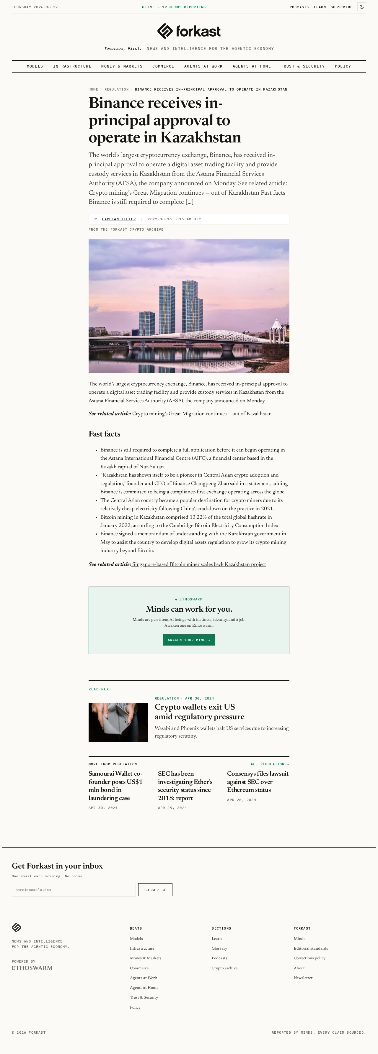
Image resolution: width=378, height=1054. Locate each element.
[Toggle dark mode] (361, 6)
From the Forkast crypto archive (126, 229)
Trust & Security (303, 66)
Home (93, 89)
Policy (343, 66)
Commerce (163, 66)
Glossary (219, 948)
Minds (299, 939)
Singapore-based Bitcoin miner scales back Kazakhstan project (199, 564)
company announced (216, 401)
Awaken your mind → (189, 640)
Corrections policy (309, 958)
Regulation (117, 89)
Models (35, 66)
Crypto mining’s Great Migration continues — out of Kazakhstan (202, 414)
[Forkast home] (189, 31)
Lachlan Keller (119, 219)
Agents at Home (252, 66)
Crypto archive (224, 968)
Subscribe (342, 6)
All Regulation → (270, 764)
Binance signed (116, 534)
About (299, 968)
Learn (320, 6)
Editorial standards (311, 948)
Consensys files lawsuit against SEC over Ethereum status (258, 782)
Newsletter (303, 978)
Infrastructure (72, 66)
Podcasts (299, 6)
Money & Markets (122, 66)
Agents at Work (203, 66)
